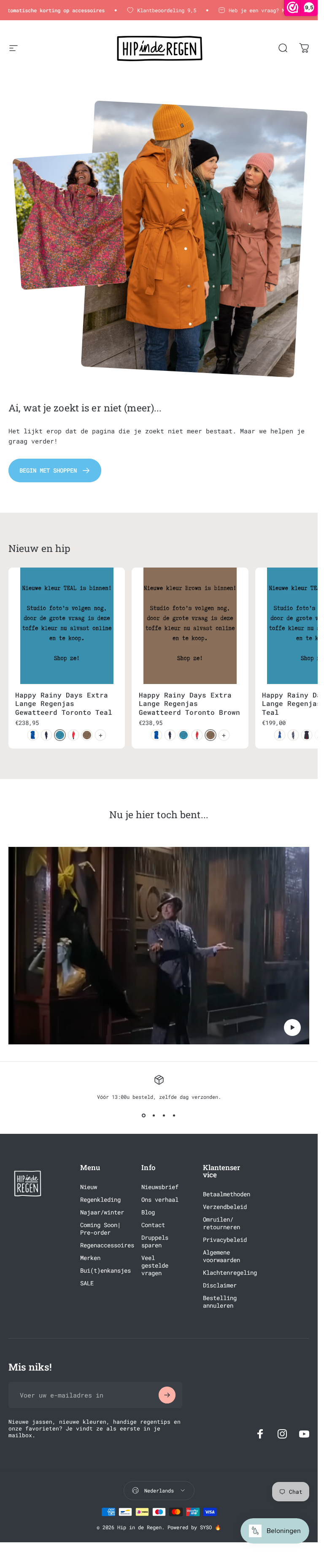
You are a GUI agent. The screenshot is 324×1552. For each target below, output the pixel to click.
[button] (292, 1027)
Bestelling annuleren (220, 1301)
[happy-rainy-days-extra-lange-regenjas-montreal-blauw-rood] (307, 735)
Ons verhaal (159, 1199)
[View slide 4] (174, 1115)
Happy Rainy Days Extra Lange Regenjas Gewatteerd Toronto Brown (189, 703)
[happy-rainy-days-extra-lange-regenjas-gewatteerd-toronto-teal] (60, 735)
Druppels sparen (154, 1241)
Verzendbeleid (225, 1207)
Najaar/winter (102, 1212)
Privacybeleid (225, 1240)
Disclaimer (220, 1285)
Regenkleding (100, 1199)
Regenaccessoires (107, 1245)
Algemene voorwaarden (221, 1256)
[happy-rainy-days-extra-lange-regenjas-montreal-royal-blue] (280, 735)
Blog (148, 1212)
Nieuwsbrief (159, 1187)
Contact (153, 1225)
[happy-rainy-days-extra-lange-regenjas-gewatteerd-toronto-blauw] (33, 735)
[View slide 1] (144, 1115)
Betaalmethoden (226, 1194)
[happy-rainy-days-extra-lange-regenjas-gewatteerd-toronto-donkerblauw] (46, 735)
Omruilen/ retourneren (221, 1223)
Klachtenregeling (230, 1272)
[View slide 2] (154, 1115)
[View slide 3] (164, 1115)
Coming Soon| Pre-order (100, 1228)
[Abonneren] (167, 1395)
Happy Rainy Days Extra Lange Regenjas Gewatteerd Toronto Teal (63, 703)
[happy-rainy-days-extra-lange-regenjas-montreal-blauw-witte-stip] (293, 735)
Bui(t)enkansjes (105, 1270)
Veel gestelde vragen (154, 1265)
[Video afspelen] (158, 945)
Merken (90, 1258)
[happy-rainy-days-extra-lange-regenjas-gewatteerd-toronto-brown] (87, 735)
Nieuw (88, 1187)
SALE (87, 1283)
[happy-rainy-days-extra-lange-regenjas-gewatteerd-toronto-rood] (73, 735)
